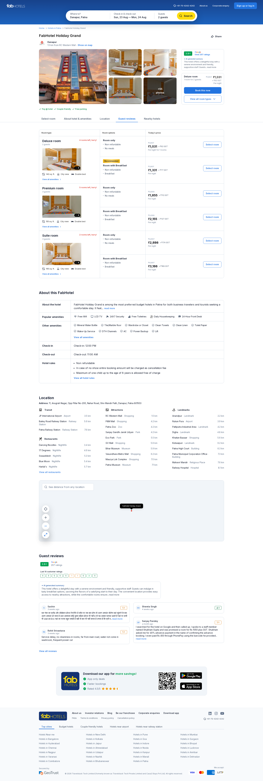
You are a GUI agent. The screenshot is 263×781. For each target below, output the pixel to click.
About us (204, 6)
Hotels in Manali (141, 756)
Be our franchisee (125, 713)
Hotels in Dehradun (190, 756)
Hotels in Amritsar (189, 752)
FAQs (74, 718)
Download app (171, 713)
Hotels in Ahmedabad (97, 748)
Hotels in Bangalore (49, 739)
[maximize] (45, 534)
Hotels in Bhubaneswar (97, 761)
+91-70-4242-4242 (185, 6)
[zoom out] (45, 526)
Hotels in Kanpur (141, 752)
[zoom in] (45, 517)
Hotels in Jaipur (94, 743)
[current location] (45, 509)
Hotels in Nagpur (47, 752)
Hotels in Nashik (94, 756)
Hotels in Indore (141, 743)
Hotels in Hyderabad (49, 743)
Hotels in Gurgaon (189, 739)
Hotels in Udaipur (94, 752)
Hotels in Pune (140, 734)
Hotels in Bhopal (189, 743)
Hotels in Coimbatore (49, 761)
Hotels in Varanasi (48, 756)
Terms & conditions (89, 718)
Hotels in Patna (54, 28)
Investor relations (94, 713)
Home (41, 28)
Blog (109, 713)
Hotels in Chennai (47, 748)
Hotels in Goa (140, 739)
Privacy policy (107, 718)
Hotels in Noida (141, 748)
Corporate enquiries (149, 713)
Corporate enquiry (220, 6)
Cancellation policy (126, 718)
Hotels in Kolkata (94, 739)
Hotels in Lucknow (190, 748)
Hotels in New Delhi (96, 734)
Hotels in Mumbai (189, 734)
